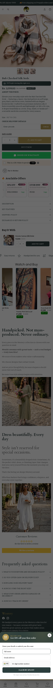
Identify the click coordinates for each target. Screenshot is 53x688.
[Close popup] (50, 635)
